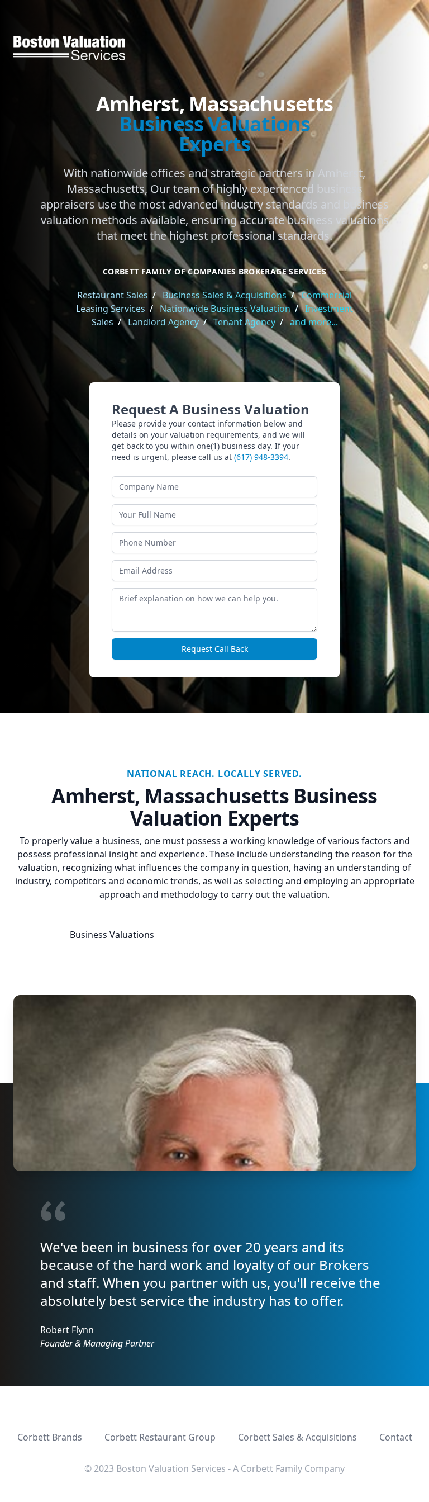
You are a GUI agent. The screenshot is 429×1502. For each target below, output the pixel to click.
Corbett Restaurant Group (160, 1437)
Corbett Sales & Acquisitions (297, 1437)
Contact (395, 1437)
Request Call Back (215, 648)
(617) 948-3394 (261, 457)
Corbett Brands (49, 1437)
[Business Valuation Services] (214, 48)
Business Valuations (112, 934)
